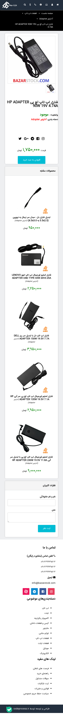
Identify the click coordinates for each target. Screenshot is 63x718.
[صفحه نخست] (57, 5)
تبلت (46, 613)
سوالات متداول (42, 678)
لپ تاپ (45, 608)
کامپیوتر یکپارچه (41, 618)
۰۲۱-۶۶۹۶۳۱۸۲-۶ (48, 562)
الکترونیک (44, 653)
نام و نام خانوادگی (47, 496)
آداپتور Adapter (46, 18)
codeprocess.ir (21, 709)
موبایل (46, 648)
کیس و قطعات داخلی (39, 623)
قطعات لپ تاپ (31, 13)
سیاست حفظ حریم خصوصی (36, 694)
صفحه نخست (47, 13)
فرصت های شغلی (41, 668)
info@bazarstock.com (43, 583)
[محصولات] (47, 5)
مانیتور (46, 628)
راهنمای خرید (43, 673)
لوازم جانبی (44, 633)
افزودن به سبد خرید (31, 160)
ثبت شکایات (43, 683)
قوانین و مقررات (42, 689)
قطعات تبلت (43, 643)
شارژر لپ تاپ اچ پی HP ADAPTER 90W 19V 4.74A (34, 25)
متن (53, 510)
